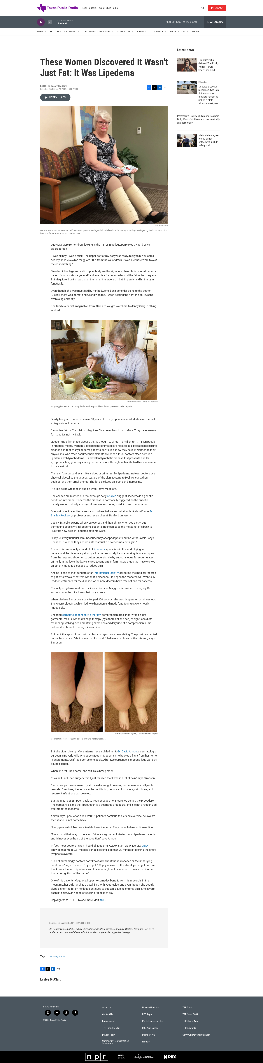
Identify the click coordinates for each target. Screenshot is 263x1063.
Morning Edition (58, 956)
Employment (108, 1021)
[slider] (54, 22)
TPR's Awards (189, 1028)
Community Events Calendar (196, 1035)
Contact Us (107, 1014)
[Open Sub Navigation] (46, 31)
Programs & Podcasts (97, 31)
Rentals (146, 1042)
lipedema (99, 549)
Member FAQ (148, 1035)
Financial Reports (150, 1007)
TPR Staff (187, 1007)
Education (202, 82)
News (40, 31)
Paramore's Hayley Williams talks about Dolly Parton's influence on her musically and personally (198, 119)
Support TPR (178, 31)
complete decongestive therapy (81, 614)
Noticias (55, 31)
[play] (41, 22)
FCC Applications (150, 1028)
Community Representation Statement (115, 1042)
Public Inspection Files (152, 1021)
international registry (106, 572)
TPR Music (70, 31)
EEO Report (147, 1014)
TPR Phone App (190, 1021)
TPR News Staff (190, 1014)
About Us (106, 1007)
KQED (103, 900)
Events (141, 31)
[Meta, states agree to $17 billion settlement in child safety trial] (187, 140)
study (145, 845)
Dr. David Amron (127, 751)
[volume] (50, 22)
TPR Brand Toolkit (110, 1028)
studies (111, 496)
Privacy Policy (108, 1035)
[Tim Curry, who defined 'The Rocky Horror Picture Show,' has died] (187, 65)
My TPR (196, 31)
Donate (218, 8)
